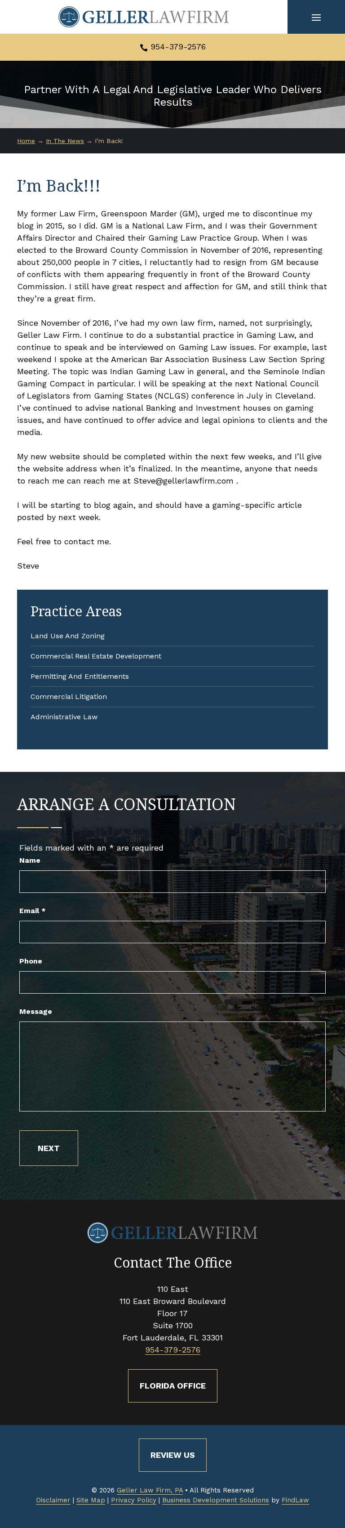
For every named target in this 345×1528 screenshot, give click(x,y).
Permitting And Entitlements (80, 676)
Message (35, 1011)
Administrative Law (64, 716)
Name (29, 860)
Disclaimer (53, 1500)
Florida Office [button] (173, 1385)
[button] (316, 17)
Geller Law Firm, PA (150, 1490)
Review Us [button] (172, 1455)
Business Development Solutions (215, 1500)
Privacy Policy (133, 1500)
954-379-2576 (178, 46)
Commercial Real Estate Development (96, 656)
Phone (30, 961)
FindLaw (295, 1500)
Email (32, 910)
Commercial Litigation (69, 696)
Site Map (90, 1500)
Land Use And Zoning (68, 636)
